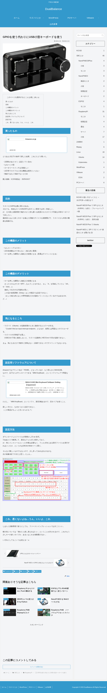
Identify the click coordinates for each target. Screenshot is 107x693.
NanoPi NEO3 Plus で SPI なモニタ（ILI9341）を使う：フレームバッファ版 (90, 208)
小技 (31, 571)
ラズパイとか (13, 687)
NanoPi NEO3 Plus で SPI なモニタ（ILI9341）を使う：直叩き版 (89, 218)
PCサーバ (32, 687)
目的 (7, 104)
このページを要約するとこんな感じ (20, 97)
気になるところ (11, 113)
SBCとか (38, 571)
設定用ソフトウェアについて (15, 116)
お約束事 (48, 687)
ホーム (4, 687)
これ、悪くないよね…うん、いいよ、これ (19, 122)
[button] (102, 35)
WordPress (23, 687)
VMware (40, 687)
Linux (17, 571)
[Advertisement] (36, 640)
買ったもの (9, 101)
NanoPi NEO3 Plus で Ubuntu (87, 224)
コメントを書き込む (36, 667)
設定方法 (8, 119)
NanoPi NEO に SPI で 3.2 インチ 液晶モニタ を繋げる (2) (90, 231)
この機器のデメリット (13, 110)
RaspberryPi (8, 571)
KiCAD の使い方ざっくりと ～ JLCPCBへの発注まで (87, 198)
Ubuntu (24, 571)
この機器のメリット (12, 107)
